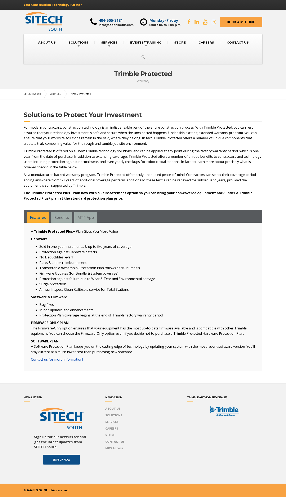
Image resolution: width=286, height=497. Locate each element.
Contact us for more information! (57, 359)
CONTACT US (238, 42)
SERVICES (109, 42)
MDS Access (114, 448)
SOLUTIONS (78, 42)
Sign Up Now (61, 459)
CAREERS (206, 42)
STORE (180, 42)
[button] (143, 57)
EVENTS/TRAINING (145, 42)
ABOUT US (47, 42)
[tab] (38, 217)
